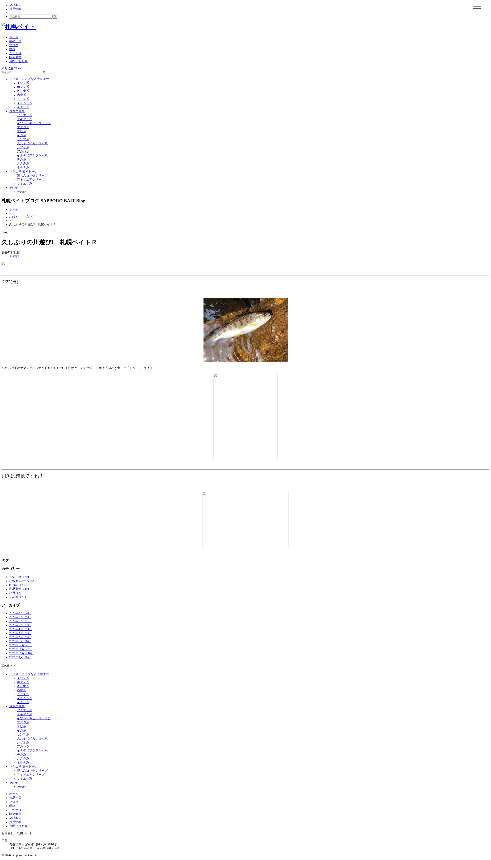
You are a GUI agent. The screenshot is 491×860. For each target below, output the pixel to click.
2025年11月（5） (20, 649)
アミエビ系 (24, 115)
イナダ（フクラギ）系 (32, 155)
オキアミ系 (24, 119)
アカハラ (23, 151)
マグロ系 (23, 127)
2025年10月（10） (21, 653)
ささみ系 (23, 163)
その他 (13, 187)
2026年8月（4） (20, 613)
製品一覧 (15, 41)
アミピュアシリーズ (30, 179)
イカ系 (21, 135)
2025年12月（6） (20, 645)
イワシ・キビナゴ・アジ (34, 123)
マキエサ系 (24, 183)
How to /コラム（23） (23, 580)
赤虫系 (21, 95)
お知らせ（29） (20, 576)
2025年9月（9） (20, 657)
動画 (12, 49)
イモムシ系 (24, 103)
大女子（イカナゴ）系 (32, 143)
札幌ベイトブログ (21, 216)
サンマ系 (23, 139)
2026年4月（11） (20, 629)
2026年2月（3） (20, 637)
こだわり (15, 53)
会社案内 (15, 5)
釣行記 (14, 256)
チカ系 (21, 159)
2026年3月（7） (20, 633)
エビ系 (21, 131)
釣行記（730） (19, 584)
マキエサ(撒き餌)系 (22, 171)
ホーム (13, 37)
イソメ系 (23, 83)
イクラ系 (23, 107)
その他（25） (18, 597)
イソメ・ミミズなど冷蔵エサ (29, 78)
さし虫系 (23, 91)
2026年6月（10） (20, 621)
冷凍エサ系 (17, 111)
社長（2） (16, 593)
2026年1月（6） (20, 641)
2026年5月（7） (20, 625)
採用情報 (15, 9)
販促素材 (15, 57)
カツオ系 (23, 147)
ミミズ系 (23, 99)
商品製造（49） (20, 589)
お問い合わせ (18, 61)
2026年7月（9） (20, 617)
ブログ (13, 45)
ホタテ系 (23, 87)
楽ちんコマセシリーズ (32, 175)
